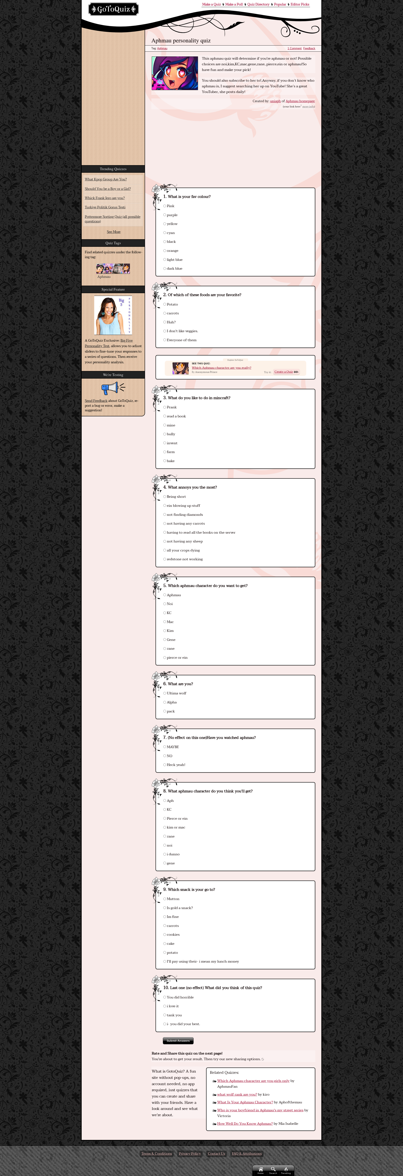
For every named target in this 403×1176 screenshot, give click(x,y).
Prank (171, 407)
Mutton (172, 899)
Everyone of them (181, 340)
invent (172, 443)
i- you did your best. (183, 1024)
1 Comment (295, 48)
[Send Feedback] (114, 388)
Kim (170, 631)
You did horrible (180, 997)
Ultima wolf (176, 693)
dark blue (174, 268)
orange (172, 251)
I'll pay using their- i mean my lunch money (202, 961)
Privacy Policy (190, 1154)
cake (170, 944)
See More (113, 232)
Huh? (171, 322)
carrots (172, 313)
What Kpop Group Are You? (106, 179)
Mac (170, 622)
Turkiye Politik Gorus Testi (105, 207)
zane (170, 648)
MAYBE (172, 747)
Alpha (171, 702)
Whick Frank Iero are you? (105, 198)
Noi (169, 604)
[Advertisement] (233, 144)
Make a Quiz (211, 4)
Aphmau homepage (300, 101)
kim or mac (175, 827)
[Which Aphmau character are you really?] (181, 368)
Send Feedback (96, 401)
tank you (174, 1015)
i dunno (173, 854)
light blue (174, 260)
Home (261, 1173)
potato (172, 953)
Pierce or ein (177, 818)
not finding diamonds (184, 515)
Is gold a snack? (179, 908)
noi (169, 845)
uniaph (275, 101)
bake (170, 461)
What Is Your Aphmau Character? (245, 1102)
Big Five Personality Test (109, 343)
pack (170, 711)
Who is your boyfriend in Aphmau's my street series (260, 1110)
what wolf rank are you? (237, 1094)
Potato (172, 304)
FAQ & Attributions (247, 1154)
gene (170, 863)
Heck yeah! (175, 765)
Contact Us (216, 1154)
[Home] (113, 9)
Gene (170, 640)
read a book (176, 416)
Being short (176, 497)
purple (172, 215)
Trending (286, 1173)
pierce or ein (177, 658)
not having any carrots (185, 523)
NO (169, 756)
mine (170, 425)
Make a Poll (234, 4)
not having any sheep (184, 541)
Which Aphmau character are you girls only (253, 1081)
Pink (170, 206)
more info (308, 107)
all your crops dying (183, 550)
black (171, 242)
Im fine (172, 917)
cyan (170, 233)
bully (170, 434)
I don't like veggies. (182, 331)
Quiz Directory (258, 4)
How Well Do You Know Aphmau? (245, 1124)
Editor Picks (300, 4)
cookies (173, 935)
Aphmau (162, 48)
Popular (280, 4)
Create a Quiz (284, 371)
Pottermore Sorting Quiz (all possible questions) (112, 219)
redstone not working (184, 559)
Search (273, 1173)
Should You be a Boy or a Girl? (108, 189)
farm (170, 452)
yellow (172, 224)
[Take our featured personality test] (113, 315)
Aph (170, 801)
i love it (172, 1006)
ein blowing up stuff (183, 506)
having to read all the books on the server (201, 532)
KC (168, 613)
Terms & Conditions (156, 1154)
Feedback (309, 48)
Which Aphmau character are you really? (221, 368)
